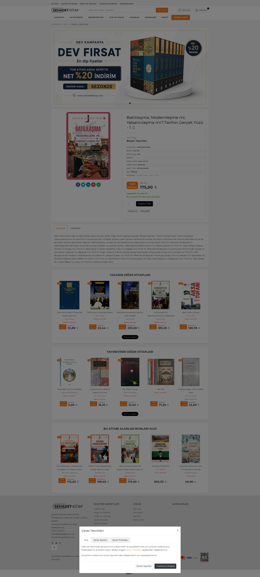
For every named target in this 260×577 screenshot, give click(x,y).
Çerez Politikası (133, 550)
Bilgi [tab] (86, 540)
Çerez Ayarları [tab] (100, 540)
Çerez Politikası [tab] (120, 540)
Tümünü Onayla (165, 566)
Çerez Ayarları (144, 566)
